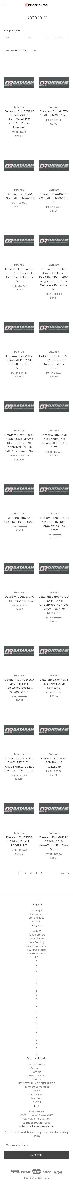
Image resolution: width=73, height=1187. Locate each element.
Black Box (36, 1094)
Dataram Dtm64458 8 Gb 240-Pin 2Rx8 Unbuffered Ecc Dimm (54, 524)
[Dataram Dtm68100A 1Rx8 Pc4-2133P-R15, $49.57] (19, 568)
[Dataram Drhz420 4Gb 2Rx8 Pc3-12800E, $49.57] (19, 489)
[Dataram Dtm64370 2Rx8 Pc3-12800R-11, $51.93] (54, 82)
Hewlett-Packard (36, 1075)
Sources (36, 930)
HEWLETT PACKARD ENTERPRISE (36, 1083)
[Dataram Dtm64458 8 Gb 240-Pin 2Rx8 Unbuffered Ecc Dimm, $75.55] (54, 489)
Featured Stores (36, 949)
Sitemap (36, 921)
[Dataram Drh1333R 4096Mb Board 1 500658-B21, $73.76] (19, 809)
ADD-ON (36, 1079)
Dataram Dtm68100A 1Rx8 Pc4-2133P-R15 (19, 598)
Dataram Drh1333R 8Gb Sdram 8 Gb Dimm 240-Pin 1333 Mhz (53, 441)
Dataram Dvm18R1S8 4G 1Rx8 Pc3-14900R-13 (54, 198)
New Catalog (36, 942)
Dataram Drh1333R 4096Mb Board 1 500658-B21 (19, 841)
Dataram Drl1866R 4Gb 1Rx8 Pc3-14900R (19, 196)
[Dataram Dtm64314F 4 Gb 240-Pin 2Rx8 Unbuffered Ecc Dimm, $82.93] (19, 327)
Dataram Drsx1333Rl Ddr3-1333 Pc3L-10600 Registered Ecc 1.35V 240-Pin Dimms (19, 764)
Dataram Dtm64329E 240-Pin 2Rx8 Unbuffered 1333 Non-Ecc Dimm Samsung (19, 119)
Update (59, 37)
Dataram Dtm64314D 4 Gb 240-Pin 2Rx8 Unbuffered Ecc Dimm (54, 362)
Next (63, 873)
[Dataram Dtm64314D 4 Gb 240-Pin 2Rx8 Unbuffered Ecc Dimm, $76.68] (54, 327)
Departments (36, 938)
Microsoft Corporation (37, 1086)
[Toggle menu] (5, 5)
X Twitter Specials (36, 953)
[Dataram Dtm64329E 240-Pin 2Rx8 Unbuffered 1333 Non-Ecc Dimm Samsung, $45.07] (19, 82)
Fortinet (36, 1071)
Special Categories (36, 945)
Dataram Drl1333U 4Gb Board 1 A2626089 (54, 762)
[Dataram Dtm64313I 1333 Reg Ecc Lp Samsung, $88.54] (54, 651)
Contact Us (36, 913)
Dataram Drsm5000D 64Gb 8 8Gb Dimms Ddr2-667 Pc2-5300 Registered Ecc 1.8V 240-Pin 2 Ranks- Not (19, 443)
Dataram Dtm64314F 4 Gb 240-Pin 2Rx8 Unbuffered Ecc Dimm (19, 362)
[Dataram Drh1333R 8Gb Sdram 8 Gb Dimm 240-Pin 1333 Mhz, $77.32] (54, 406)
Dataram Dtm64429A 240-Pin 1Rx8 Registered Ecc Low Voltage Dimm (19, 685)
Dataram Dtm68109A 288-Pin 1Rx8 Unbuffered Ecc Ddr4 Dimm (54, 843)
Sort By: (10, 50)
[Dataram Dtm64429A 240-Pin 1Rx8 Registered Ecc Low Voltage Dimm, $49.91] (19, 651)
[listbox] (26, 50)
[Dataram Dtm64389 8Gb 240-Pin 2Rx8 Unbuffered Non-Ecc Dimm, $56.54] (19, 240)
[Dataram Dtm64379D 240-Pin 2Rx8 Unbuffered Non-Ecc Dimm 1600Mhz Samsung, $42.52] (54, 568)
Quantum (36, 1098)
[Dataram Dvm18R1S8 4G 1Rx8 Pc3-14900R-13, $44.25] (54, 165)
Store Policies (36, 917)
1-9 (36, 957)
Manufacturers (36, 934)
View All (36, 1101)
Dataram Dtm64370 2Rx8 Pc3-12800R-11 (54, 113)
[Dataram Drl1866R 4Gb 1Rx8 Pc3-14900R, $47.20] (19, 165)
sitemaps (36, 910)
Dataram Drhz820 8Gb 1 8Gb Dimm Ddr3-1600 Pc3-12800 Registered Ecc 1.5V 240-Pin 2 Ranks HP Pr (54, 279)
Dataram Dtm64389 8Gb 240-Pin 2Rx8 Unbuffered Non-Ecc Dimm (19, 275)
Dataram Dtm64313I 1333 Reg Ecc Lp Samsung (54, 683)
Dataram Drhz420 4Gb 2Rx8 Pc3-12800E (19, 520)
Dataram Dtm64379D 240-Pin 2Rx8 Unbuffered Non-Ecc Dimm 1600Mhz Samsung (54, 604)
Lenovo (36, 1090)
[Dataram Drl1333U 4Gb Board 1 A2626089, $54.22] (54, 730)
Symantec (36, 1068)
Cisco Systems (36, 1064)
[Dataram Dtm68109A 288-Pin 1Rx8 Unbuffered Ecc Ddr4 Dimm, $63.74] (54, 809)
